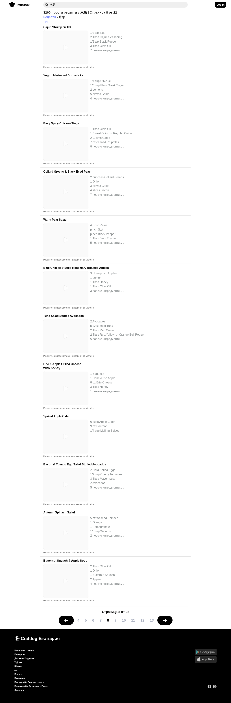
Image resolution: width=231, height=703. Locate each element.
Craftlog (40, 638)
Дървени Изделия (24, 658)
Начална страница (24, 650)
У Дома (18, 662)
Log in (221, 4)
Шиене (18, 666)
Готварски (19, 654)
